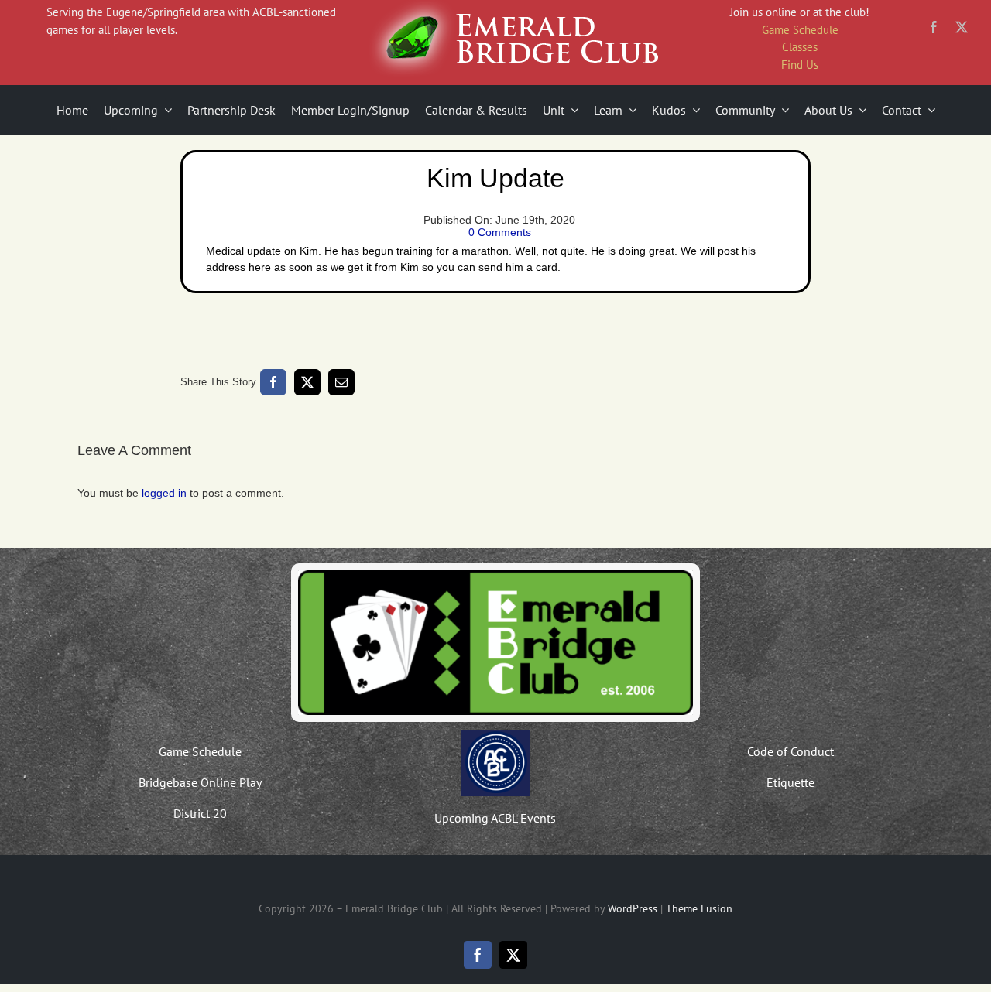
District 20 (200, 813)
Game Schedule (800, 29)
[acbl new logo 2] (495, 735)
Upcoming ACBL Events (495, 818)
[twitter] (961, 27)
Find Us (799, 64)
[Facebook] (273, 382)
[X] (307, 382)
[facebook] (934, 27)
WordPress (632, 908)
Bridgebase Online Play (200, 782)
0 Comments (499, 232)
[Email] (341, 382)
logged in (164, 493)
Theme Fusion (699, 908)
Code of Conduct (790, 751)
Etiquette (790, 782)
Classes (800, 46)
